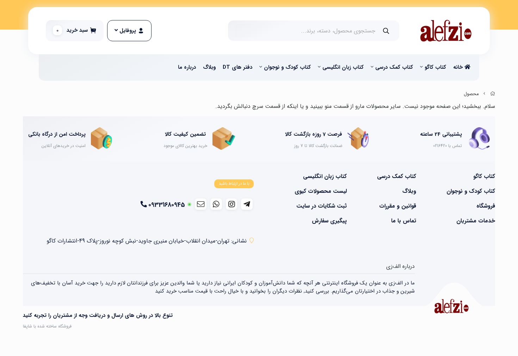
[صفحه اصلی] (492, 94)
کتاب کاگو (435, 67)
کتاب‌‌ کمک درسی (394, 67)
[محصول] (451, 306)
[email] (200, 204)
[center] (386, 30)
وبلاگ (209, 67)
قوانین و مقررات (397, 206)
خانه (458, 67)
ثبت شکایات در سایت (321, 206)
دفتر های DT (237, 67)
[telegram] (247, 204)
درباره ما (187, 67)
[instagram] (231, 204)
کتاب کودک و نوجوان (287, 67)
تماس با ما (403, 221)
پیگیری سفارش (329, 221)
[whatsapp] (216, 204)
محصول (471, 94)
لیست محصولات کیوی (321, 191)
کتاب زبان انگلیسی (343, 67)
